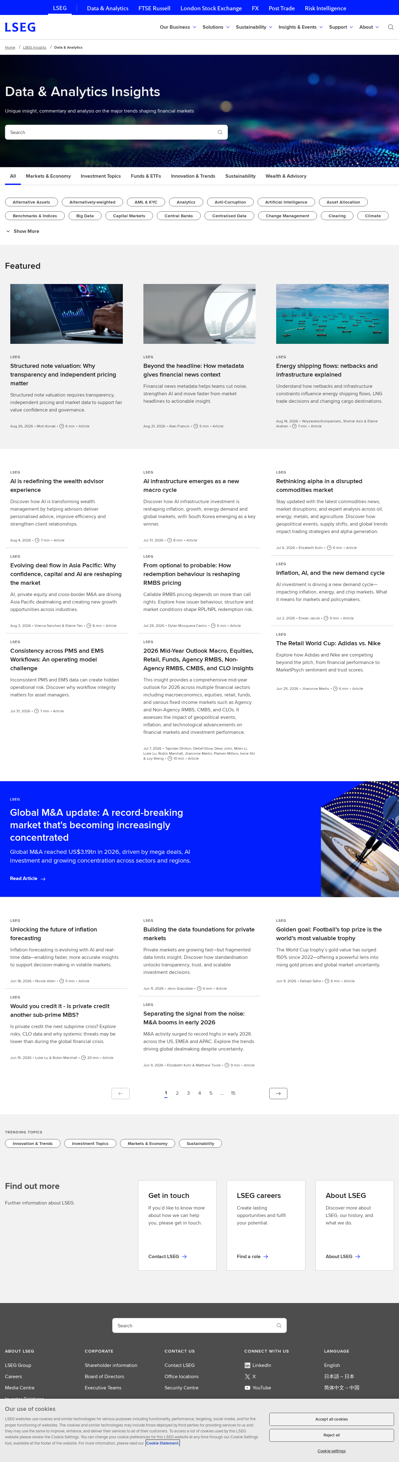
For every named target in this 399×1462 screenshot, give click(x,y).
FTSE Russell (154, 8)
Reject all (332, 1435)
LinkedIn (261, 1365)
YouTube (261, 1387)
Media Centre (20, 1387)
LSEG (60, 8)
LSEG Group (18, 1365)
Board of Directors (104, 1376)
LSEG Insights (34, 47)
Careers (13, 1376)
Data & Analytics (107, 8)
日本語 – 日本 (339, 1376)
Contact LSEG (180, 1365)
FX (255, 8)
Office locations (182, 1376)
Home (10, 47)
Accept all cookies (331, 1419)
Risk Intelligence (325, 8)
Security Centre (182, 1387)
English (332, 1365)
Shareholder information (111, 1365)
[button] (166, 1094)
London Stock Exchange (211, 8)
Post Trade (282, 8)
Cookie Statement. (162, 1443)
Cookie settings (332, 1451)
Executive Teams (103, 1387)
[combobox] (109, 132)
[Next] (278, 1093)
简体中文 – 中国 (341, 1387)
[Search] (391, 27)
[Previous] (121, 1093)
